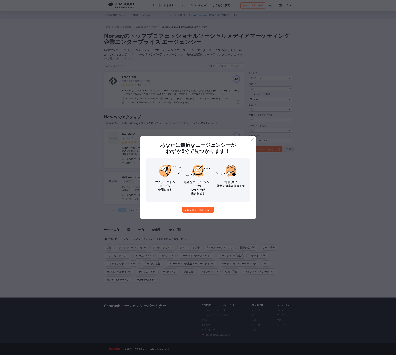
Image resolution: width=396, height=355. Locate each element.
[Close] (252, 140)
